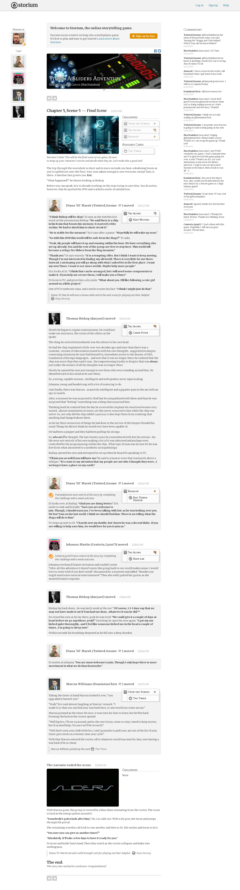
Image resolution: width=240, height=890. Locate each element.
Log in (199, 5)
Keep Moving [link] (62, 298)
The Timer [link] (101, 749)
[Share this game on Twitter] (159, 51)
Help (226, 5)
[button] (104, 89)
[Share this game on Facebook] (155, 51)
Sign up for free (145, 36)
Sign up (213, 5)
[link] (140, 124)
